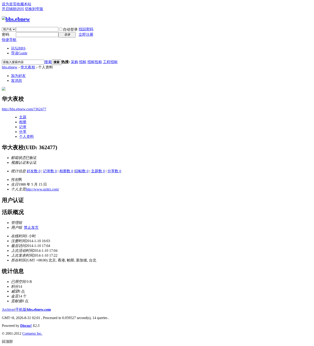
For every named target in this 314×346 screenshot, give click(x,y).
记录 (22, 127)
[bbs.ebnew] (16, 19)
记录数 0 (50, 171)
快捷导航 (9, 40)
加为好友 (18, 76)
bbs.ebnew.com (39, 309)
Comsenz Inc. (32, 333)
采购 (74, 62)
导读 (19, 53)
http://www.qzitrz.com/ (42, 189)
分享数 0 (114, 171)
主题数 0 (98, 171)
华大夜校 (27, 67)
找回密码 (86, 29)
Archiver (8, 309)
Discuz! (26, 326)
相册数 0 (66, 171)
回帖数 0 (81, 171)
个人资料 (26, 136)
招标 (82, 62)
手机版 (20, 309)
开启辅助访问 (13, 9)
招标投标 (94, 62)
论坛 (18, 48)
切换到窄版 (34, 9)
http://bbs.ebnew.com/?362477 (24, 109)
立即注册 (86, 34)
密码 (5, 34)
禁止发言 (31, 227)
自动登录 (70, 29)
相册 (22, 122)
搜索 (48, 62)
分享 (22, 132)
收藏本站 (24, 4)
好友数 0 (33, 171)
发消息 (16, 80)
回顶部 (7, 341)
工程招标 (110, 62)
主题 (22, 117)
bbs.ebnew (9, 67)
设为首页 (9, 4)
